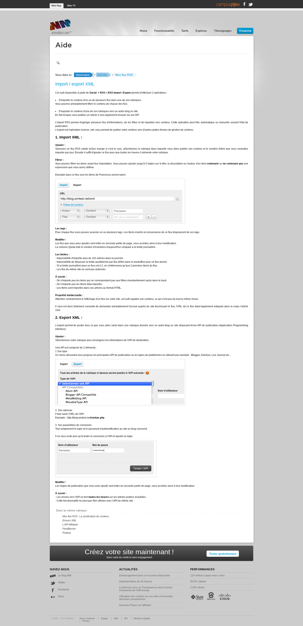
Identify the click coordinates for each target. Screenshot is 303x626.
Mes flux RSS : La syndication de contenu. (85, 516)
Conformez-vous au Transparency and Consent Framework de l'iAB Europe (145, 589)
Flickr (61, 596)
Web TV (71, 5)
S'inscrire (245, 30)
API (126, 618)
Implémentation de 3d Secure (135, 581)
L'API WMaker (70, 524)
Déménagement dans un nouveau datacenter (144, 575)
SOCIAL (102, 74)
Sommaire (82, 74)
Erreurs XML (69, 520)
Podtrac (66, 532)
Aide (116, 618)
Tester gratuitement (222, 553)
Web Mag (56, 5)
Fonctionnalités (164, 30)
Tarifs (185, 30)
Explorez (202, 30)
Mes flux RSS (124, 74)
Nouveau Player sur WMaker (135, 605)
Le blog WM (64, 575)
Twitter (61, 582)
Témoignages (223, 30)
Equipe (104, 618)
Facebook (63, 589)
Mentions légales (142, 618)
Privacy (86, 621)
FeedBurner (69, 528)
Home (144, 30)
